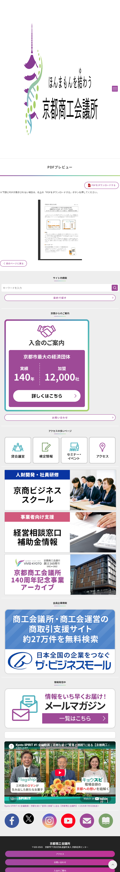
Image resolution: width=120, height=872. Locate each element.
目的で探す (60, 297)
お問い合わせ (60, 417)
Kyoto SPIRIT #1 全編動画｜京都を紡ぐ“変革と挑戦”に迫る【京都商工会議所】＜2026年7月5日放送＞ (51, 805)
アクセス (60, 853)
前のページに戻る (15, 263)
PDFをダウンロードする (104, 185)
